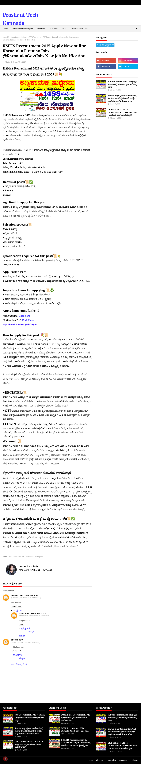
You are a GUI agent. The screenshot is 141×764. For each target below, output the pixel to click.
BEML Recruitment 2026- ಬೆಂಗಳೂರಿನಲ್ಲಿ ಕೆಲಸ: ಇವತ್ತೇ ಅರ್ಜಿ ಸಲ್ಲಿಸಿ (75, 729)
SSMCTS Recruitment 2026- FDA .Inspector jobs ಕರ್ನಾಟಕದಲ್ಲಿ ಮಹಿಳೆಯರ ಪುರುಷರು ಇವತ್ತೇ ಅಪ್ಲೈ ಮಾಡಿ (75, 743)
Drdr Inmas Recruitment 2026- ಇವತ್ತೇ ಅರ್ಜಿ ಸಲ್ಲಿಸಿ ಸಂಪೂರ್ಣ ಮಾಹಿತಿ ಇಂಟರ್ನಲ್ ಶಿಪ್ (29, 744)
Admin (7, 62)
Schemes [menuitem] (41, 29)
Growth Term (17, 640)
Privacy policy (111, 760)
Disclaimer (134, 760)
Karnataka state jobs (19, 37)
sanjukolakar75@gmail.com (24, 595)
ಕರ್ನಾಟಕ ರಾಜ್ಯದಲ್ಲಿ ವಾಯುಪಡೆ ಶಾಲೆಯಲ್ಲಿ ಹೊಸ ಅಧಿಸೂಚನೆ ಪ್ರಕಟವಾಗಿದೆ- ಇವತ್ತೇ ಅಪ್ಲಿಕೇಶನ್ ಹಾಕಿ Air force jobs (122, 98)
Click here (24, 316)
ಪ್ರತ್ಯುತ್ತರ (14, 606)
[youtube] (106, 60)
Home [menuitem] (5, 29)
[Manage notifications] (5, 758)
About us (99, 760)
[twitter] (128, 66)
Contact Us (123, 760)
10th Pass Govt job (16, 557)
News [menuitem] (64, 29)
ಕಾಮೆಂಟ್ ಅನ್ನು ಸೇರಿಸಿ (19, 664)
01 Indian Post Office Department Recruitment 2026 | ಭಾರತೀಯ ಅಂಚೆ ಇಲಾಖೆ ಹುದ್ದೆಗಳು (122, 112)
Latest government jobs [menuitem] (22, 29)
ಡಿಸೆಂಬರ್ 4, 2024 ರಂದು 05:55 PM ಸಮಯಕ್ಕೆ (27, 598)
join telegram (105, 45)
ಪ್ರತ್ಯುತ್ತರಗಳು (17, 610)
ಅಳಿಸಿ (19, 606)
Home (91, 760)
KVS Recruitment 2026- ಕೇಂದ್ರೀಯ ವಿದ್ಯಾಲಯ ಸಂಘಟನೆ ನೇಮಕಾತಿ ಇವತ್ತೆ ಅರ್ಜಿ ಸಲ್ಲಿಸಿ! (30, 717)
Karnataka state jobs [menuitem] (80, 29)
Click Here (28, 320)
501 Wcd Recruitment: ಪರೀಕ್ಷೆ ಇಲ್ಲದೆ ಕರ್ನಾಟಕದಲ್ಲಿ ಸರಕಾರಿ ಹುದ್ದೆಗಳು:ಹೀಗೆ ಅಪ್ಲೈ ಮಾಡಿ (122, 84)
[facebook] (106, 66)
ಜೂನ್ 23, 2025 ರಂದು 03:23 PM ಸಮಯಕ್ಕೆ (26, 642)
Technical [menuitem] (53, 29)
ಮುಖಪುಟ (6, 37)
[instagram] (128, 60)
